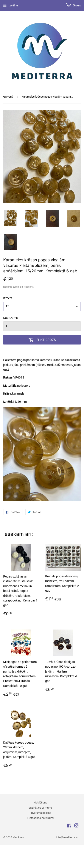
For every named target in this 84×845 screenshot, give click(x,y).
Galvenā (8, 96)
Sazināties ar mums (40, 807)
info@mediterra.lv (67, 837)
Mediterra (18, 837)
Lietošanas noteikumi (40, 818)
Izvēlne (13, 5)
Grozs (76, 5)
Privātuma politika (40, 812)
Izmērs (7, 298)
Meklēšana (40, 802)
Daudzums (10, 317)
